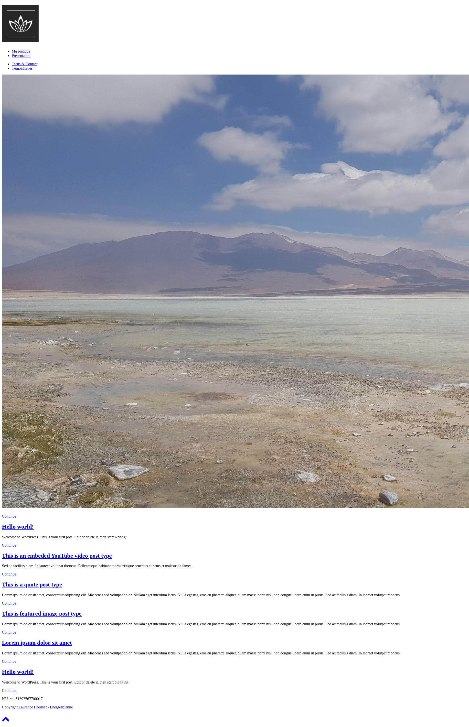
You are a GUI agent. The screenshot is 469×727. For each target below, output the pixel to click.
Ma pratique (21, 51)
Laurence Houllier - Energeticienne (46, 707)
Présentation (21, 56)
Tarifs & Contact (24, 64)
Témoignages (22, 68)
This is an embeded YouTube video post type (57, 556)
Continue (9, 516)
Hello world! (18, 526)
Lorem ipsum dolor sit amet (37, 643)
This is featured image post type (42, 613)
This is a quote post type (32, 584)
